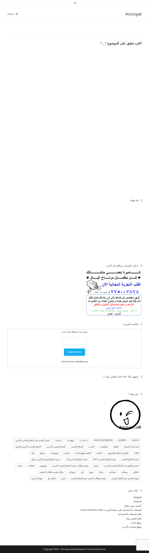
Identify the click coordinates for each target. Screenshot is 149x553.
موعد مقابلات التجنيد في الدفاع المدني (88, 478)
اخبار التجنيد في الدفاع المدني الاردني (32, 440)
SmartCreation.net (96, 549)
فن (82, 471)
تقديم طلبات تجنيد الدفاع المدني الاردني (70, 465)
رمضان (124, 471)
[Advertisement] (111, 165)
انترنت (66, 452)
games (122, 440)
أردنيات (58, 440)
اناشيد (99, 452)
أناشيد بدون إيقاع (133, 505)
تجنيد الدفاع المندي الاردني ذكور (45, 459)
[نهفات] (70, 440)
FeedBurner (81, 361)
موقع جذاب (136, 522)
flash (135, 440)
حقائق (136, 471)
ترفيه (96, 465)
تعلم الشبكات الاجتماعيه (130, 514)
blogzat (138, 497)
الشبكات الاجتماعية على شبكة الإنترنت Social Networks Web (111, 510)
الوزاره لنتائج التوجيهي (118, 452)
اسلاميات (104, 446)
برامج (42, 452)
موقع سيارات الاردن (132, 526)
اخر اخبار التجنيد (131, 446)
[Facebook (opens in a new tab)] (74, 3)
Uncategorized (103, 440)
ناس (63, 478)
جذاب (20, 465)
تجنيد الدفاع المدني (130, 459)
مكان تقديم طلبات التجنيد (51, 471)
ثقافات (31, 465)
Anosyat (133, 14)
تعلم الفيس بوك (134, 518)
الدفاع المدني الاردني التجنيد (28, 446)
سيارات (112, 471)
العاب (136, 452)
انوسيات (54, 452)
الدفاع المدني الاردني (56, 446)
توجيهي (43, 465)
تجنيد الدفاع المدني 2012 (104, 459)
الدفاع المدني (77, 446)
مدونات (72, 471)
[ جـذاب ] (84, 440)
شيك (101, 471)
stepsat (138, 501)
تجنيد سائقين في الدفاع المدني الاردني (121, 465)
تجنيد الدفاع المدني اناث (76, 459)
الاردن (91, 446)
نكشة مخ (52, 478)
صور (91, 471)
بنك (32, 452)
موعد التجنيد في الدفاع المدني (125, 478)
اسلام (116, 446)
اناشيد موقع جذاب (83, 452)
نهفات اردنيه (36, 478)
